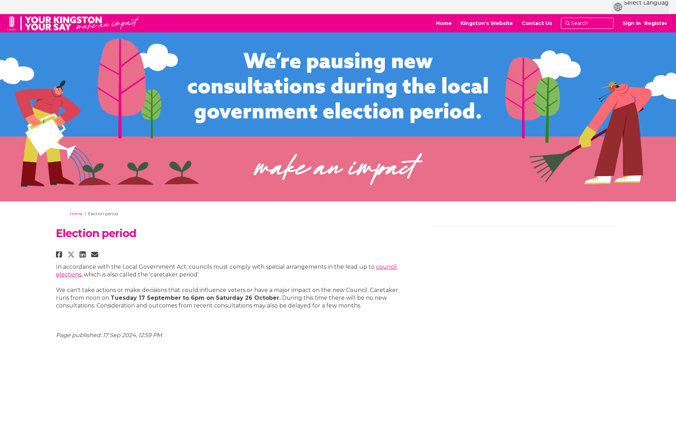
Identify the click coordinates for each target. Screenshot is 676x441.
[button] (60, 254)
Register (655, 23)
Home (76, 213)
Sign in (631, 23)
